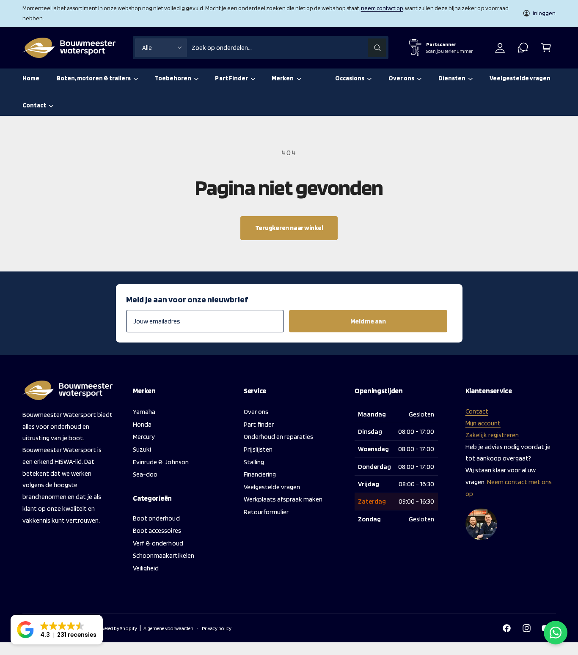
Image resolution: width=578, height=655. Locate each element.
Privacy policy (216, 628)
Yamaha (144, 412)
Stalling (254, 462)
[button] (546, 47)
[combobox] (288, 47)
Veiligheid (146, 568)
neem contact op (382, 8)
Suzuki (142, 449)
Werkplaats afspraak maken (283, 499)
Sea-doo (145, 474)
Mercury (144, 437)
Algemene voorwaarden (168, 628)
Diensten (451, 78)
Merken (283, 78)
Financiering (260, 474)
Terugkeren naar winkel (289, 228)
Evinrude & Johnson (160, 462)
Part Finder (231, 78)
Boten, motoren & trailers (94, 78)
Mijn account (483, 423)
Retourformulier (266, 512)
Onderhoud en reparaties (278, 437)
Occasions (349, 78)
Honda (142, 424)
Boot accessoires (157, 530)
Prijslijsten (258, 449)
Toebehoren (173, 78)
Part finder (259, 424)
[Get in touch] (523, 47)
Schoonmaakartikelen (163, 555)
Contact (34, 105)
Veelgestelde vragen (272, 487)
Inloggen (544, 13)
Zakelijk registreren (492, 435)
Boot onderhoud (156, 518)
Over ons (401, 78)
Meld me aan (368, 321)
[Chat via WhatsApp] (555, 632)
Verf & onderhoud (158, 543)
